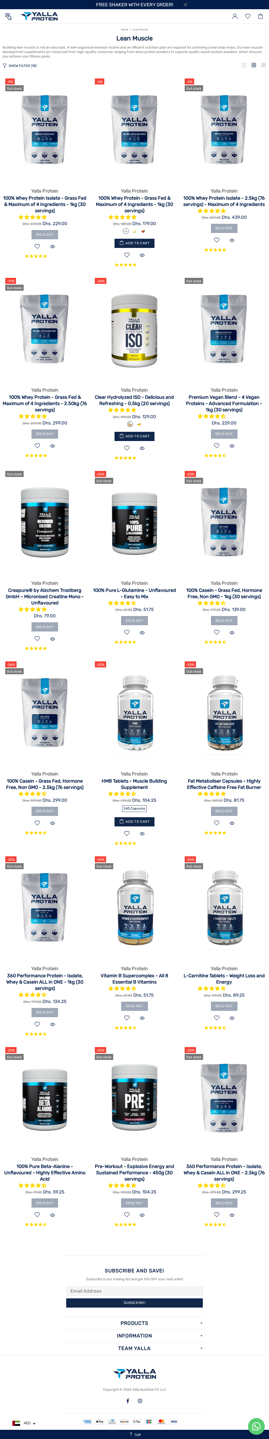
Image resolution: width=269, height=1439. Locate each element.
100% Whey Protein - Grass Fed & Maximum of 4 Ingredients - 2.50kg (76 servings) (45, 403)
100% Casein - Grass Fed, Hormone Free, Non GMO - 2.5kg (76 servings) (45, 784)
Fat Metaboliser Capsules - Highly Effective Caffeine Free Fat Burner (224, 784)
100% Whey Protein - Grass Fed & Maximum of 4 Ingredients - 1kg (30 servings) (134, 204)
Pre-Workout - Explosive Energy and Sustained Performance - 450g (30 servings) (134, 1173)
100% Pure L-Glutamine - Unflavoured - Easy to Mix (134, 593)
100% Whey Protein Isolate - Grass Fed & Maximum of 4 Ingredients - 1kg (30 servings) (44, 204)
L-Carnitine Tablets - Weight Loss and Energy (224, 979)
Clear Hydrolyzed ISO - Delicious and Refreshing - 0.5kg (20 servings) (134, 400)
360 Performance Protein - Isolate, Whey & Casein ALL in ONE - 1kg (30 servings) (44, 982)
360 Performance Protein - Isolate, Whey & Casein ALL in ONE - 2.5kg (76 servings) (224, 1173)
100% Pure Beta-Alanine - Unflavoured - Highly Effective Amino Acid (44, 1173)
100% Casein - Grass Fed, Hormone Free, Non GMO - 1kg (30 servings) (224, 593)
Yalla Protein (39, 16)
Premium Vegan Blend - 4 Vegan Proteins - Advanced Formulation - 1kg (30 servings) (224, 403)
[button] (33, 217)
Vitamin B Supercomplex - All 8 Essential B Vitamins (134, 979)
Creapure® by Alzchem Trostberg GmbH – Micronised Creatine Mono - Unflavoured (45, 596)
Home (124, 29)
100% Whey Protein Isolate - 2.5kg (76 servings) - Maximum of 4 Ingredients (224, 201)
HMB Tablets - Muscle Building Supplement (134, 784)
